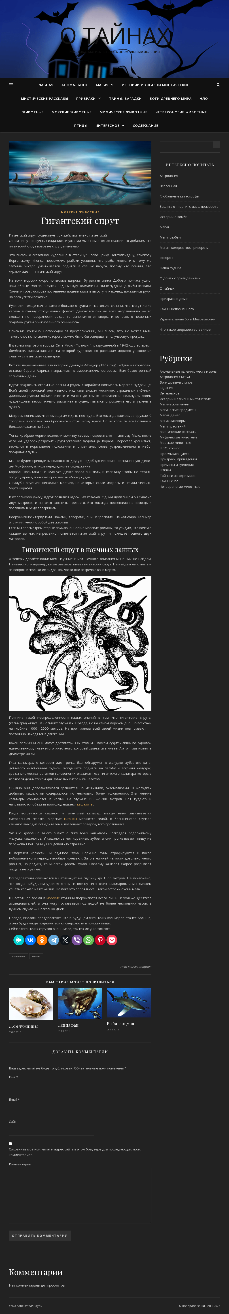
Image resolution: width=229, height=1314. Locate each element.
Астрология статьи (175, 376)
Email (14, 1099)
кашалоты (85, 804)
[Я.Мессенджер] (18, 940)
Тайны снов (169, 481)
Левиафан (68, 1025)
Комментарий (20, 1164)
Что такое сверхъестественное (185, 329)
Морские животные (72, 112)
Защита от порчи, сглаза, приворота (189, 206)
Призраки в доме (174, 298)
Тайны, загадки (125, 98)
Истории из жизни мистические (155, 85)
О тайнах (114, 35)
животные (18, 956)
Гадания (166, 387)
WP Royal (34, 1306)
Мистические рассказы (44, 98)
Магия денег (170, 415)
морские (54, 898)
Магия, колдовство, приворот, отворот (184, 252)
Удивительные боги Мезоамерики (187, 319)
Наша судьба (170, 268)
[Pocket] (111, 940)
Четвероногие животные (181, 112)
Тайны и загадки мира (177, 475)
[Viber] (77, 940)
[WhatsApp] (88, 940)
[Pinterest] (100, 940)
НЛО (204, 98)
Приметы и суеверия (177, 464)
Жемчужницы (23, 1026)
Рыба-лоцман (120, 1023)
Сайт (13, 1121)
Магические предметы (178, 409)
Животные (33, 112)
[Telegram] (53, 940)
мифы (36, 956)
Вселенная (168, 186)
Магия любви (170, 237)
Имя (13, 1077)
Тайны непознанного (177, 309)
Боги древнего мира (171, 98)
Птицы (80, 125)
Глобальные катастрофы (179, 196)
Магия (102, 85)
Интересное (107, 125)
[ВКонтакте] (30, 940)
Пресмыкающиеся (174, 453)
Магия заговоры (173, 420)
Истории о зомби (173, 216)
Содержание (145, 125)
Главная (44, 85)
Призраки (86, 98)
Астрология (169, 175)
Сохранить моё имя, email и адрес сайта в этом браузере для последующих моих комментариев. (75, 1152)
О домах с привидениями (180, 278)
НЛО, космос (170, 448)
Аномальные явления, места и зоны (188, 371)
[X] (65, 940)
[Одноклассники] (42, 940)
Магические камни (174, 404)
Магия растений (173, 426)
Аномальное (74, 85)
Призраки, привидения (178, 459)
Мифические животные (123, 112)
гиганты (70, 818)
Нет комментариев (135, 966)
